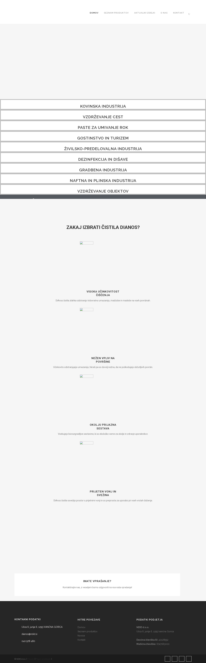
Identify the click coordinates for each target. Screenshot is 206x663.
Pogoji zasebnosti (43, 659)
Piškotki (30, 659)
